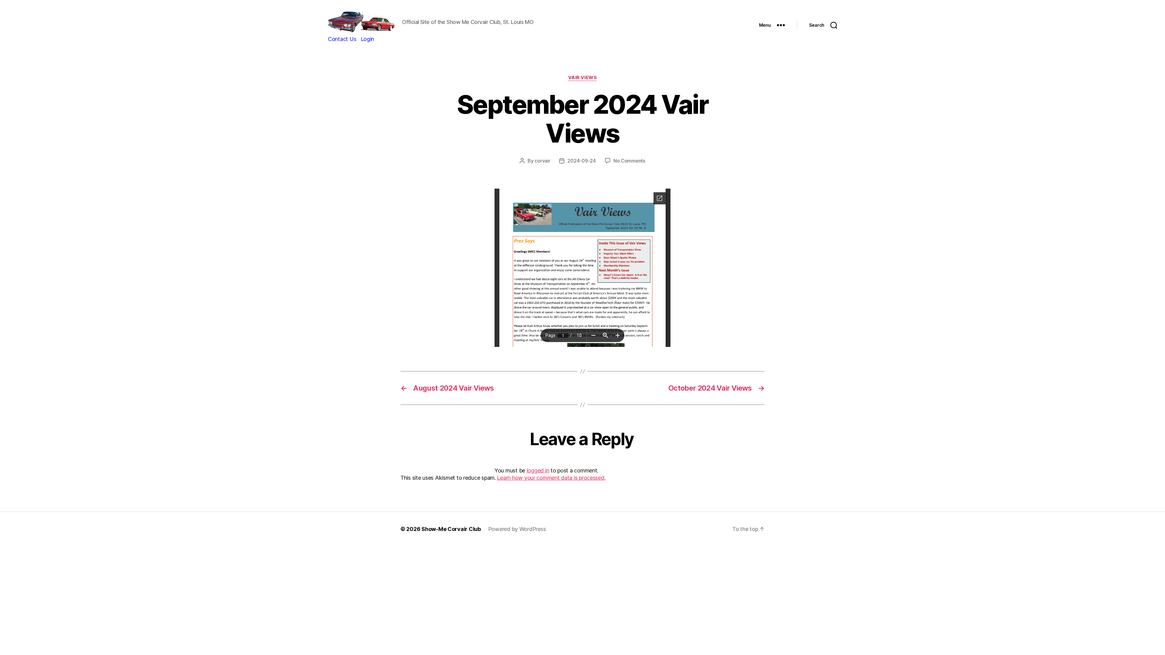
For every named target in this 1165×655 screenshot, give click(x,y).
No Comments (629, 161)
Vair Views (582, 77)
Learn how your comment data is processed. (551, 478)
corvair (542, 161)
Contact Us (342, 39)
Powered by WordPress (517, 529)
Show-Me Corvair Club (451, 529)
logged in (538, 470)
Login (367, 39)
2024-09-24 (581, 161)
